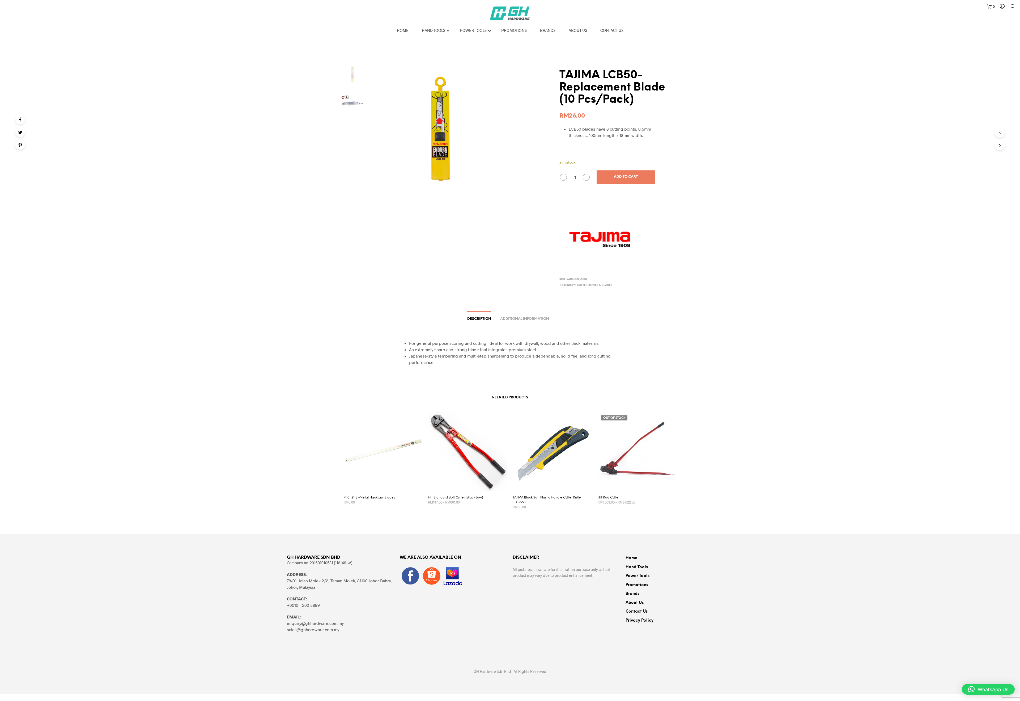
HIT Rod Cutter (608, 497)
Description (479, 319)
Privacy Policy (639, 620)
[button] (988, 689)
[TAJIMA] (599, 237)
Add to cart (626, 177)
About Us (635, 603)
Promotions (637, 585)
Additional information (524, 319)
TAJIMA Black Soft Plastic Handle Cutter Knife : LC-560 (547, 500)
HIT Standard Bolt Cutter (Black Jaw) (455, 497)
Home (631, 558)
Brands (632, 594)
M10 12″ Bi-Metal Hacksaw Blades (369, 497)
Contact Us (637, 611)
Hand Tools (637, 567)
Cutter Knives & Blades (594, 285)
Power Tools (637, 576)
